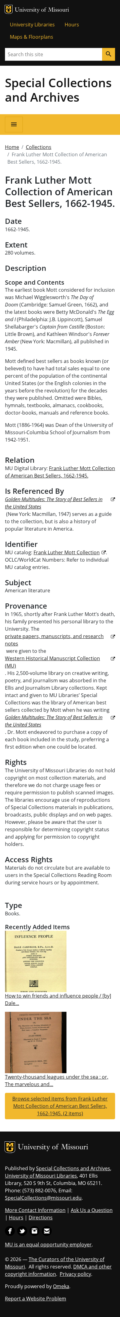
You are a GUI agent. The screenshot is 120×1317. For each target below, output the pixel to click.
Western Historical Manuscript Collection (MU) (52, 662)
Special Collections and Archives (58, 89)
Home (12, 147)
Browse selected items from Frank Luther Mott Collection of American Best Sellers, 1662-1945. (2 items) (60, 1106)
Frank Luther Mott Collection (67, 552)
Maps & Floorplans (31, 36)
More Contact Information (35, 1210)
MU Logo (9, 9)
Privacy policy (75, 1274)
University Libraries (32, 24)
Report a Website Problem (35, 1298)
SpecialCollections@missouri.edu (43, 1197)
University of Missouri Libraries (41, 1175)
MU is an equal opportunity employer (48, 1244)
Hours (72, 24)
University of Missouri (42, 10)
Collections (38, 147)
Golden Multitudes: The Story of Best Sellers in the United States (53, 503)
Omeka (61, 1286)
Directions (41, 1217)
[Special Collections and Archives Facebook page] (10, 1230)
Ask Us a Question (92, 1210)
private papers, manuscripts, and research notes (54, 640)
